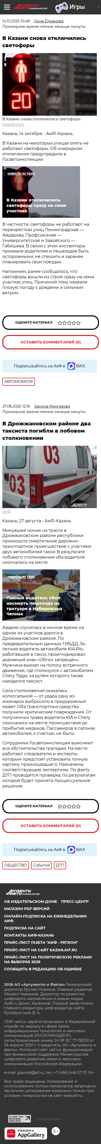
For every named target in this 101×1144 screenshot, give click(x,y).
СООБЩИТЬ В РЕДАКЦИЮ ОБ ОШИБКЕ (43, 969)
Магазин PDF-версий (27, 908)
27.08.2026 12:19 (16, 406)
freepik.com (13, 124)
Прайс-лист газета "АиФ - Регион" (41, 942)
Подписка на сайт (25, 928)
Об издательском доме (30, 901)
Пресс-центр (75, 901)
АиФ (6, 511)
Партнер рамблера (49, 1119)
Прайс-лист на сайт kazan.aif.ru (40, 950)
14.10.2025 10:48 (16, 21)
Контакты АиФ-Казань (29, 935)
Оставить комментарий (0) (50, 342)
